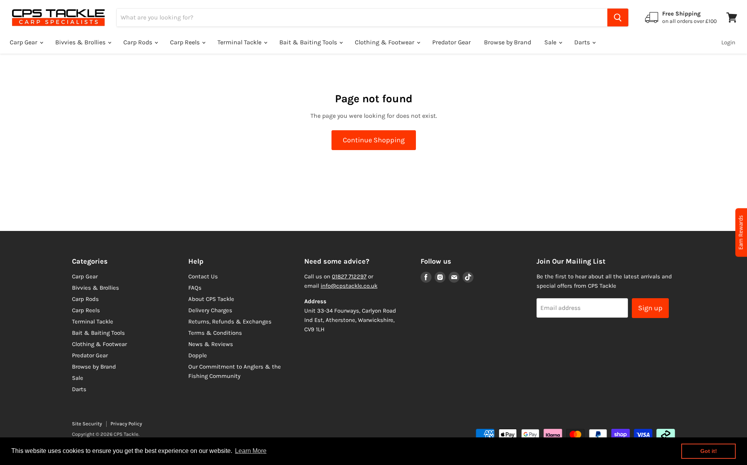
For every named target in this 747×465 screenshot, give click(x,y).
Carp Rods (138, 42)
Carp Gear (24, 42)
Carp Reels (185, 42)
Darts (582, 42)
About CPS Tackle (211, 298)
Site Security (87, 424)
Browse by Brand (507, 42)
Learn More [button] (251, 451)
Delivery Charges (210, 310)
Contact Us (203, 276)
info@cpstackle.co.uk (349, 285)
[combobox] (362, 17)
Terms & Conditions (215, 332)
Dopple (197, 355)
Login (728, 42)
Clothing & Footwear (385, 42)
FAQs (195, 287)
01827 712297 (349, 276)
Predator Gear (451, 42)
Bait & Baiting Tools (308, 42)
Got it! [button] (708, 451)
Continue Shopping (374, 140)
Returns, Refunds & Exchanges (230, 321)
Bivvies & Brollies (81, 42)
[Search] (617, 17)
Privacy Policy (126, 424)
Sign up (650, 308)
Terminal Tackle (240, 42)
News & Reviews (210, 344)
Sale (551, 42)
